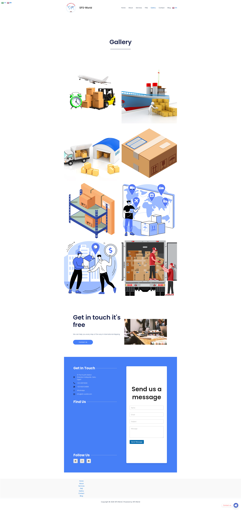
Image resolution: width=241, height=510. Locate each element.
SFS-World (85, 7)
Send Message (136, 442)
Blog (169, 8)
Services (139, 8)
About (131, 8)
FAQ (146, 8)
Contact (161, 8)
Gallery (153, 8)
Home (123, 8)
